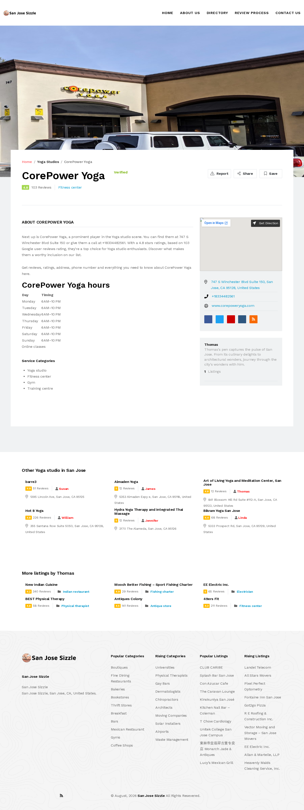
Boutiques (119, 667)
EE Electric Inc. (257, 747)
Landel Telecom (257, 667)
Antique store (160, 606)
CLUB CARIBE (211, 667)
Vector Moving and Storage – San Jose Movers (260, 733)
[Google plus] (231, 319)
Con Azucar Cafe (214, 683)
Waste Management (171, 739)
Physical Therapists (171, 675)
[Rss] (61, 796)
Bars (114, 721)
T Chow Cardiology (215, 721)
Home (167, 13)
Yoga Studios (48, 162)
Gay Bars (162, 683)
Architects (163, 707)
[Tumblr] (242, 319)
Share (247, 173)
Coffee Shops (122, 745)
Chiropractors (166, 699)
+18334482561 (223, 296)
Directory (217, 13)
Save (273, 173)
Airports (162, 731)
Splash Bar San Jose (217, 675)
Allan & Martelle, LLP (262, 755)
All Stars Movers (257, 675)
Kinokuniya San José (217, 699)
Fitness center (250, 606)
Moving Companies (171, 715)
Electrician (245, 591)
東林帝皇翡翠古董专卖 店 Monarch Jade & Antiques (217, 749)
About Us (190, 13)
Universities (164, 667)
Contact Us (288, 13)
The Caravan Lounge (217, 691)
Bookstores (120, 697)
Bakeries (118, 689)
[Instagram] (51, 796)
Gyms (115, 737)
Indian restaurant (76, 591)
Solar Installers (167, 723)
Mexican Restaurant (127, 729)
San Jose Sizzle (151, 796)
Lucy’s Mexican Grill (216, 763)
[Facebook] (208, 319)
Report (221, 173)
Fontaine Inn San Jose (262, 697)
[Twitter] (220, 319)
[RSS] (253, 319)
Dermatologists (167, 691)
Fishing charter (162, 591)
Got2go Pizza (255, 705)
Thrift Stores (121, 705)
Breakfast (119, 713)
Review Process (252, 13)
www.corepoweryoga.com (233, 305)
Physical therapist (75, 606)
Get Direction (268, 223)
